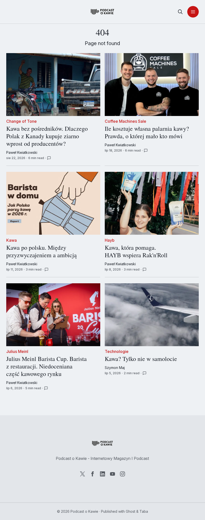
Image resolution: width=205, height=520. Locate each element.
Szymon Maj (115, 367)
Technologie (116, 351)
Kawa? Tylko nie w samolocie (141, 359)
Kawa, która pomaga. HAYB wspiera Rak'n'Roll (136, 251)
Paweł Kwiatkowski (21, 152)
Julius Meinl (17, 351)
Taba (144, 511)
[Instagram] (122, 473)
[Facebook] (92, 473)
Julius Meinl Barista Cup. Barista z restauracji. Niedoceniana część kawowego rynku (46, 366)
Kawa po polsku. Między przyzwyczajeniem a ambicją (41, 251)
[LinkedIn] (102, 473)
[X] (82, 473)
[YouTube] (112, 473)
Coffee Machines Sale (125, 121)
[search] (180, 12)
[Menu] (193, 12)
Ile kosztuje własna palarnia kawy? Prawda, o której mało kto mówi (147, 132)
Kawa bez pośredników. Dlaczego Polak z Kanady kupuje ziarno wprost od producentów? (47, 136)
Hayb (109, 240)
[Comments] (49, 158)
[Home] (102, 11)
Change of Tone (21, 121)
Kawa (11, 240)
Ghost (130, 511)
